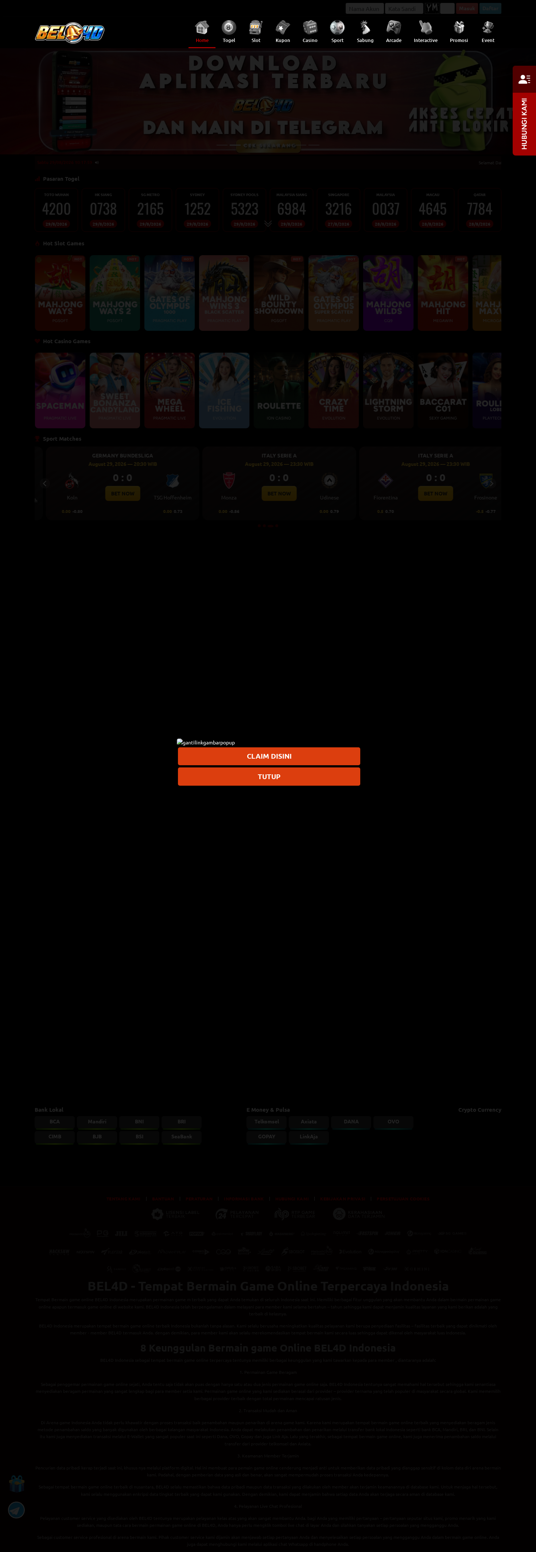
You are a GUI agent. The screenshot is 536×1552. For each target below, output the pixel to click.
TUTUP (269, 776)
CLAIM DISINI (269, 755)
